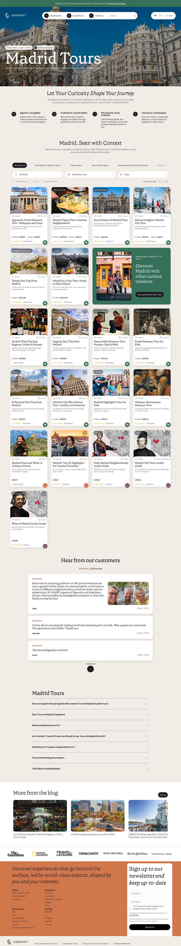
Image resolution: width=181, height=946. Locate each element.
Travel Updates (18, 918)
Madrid (28, 48)
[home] (16, 18)
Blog (14, 911)
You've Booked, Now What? (23, 927)
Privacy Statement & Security (46, 943)
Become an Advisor (19, 921)
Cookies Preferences (122, 943)
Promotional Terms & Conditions (96, 943)
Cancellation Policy (70, 943)
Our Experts (49, 896)
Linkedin (48, 921)
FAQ (13, 915)
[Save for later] (43, 190)
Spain (22, 48)
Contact (15, 924)
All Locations (19, 165)
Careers (48, 902)
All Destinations (12, 48)
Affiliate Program (19, 896)
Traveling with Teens (50, 181)
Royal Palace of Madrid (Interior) (48, 165)
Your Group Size (149, 181)
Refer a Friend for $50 (21, 893)
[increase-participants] (167, 181)
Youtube (48, 924)
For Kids (36, 181)
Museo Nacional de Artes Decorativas (133, 165)
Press (47, 905)
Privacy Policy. (134, 915)
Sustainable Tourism (53, 899)
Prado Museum (76, 165)
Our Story (48, 893)
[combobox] (37, 174)
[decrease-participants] (159, 181)
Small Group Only (22, 181)
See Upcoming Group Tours (150, 294)
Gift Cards (16, 899)
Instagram (49, 918)
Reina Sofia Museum (100, 165)
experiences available (44, 48)
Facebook (48, 911)
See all (163, 795)
